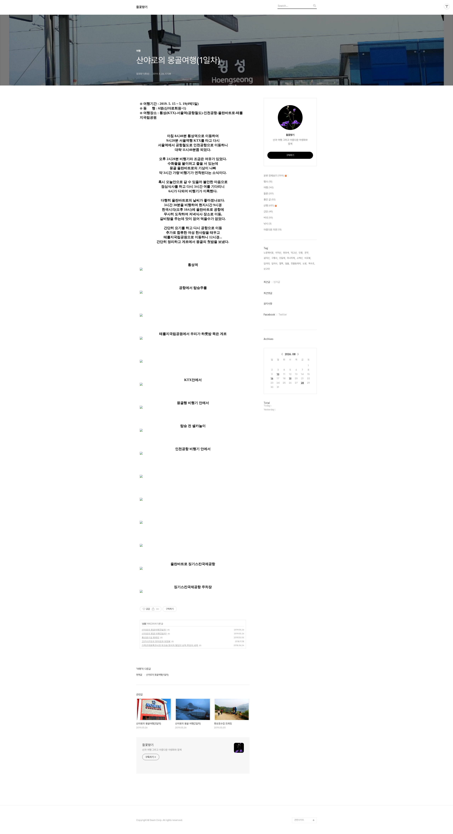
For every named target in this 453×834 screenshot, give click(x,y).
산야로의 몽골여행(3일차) (154, 629)
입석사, (274, 263)
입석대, (267, 263)
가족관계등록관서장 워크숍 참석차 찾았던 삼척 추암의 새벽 (170, 645)
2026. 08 (290, 354)
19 (290, 378)
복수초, (311, 263)
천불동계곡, (296, 263)
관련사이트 (299, 820)
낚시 (267, 223)
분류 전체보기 (274, 175)
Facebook (269, 314)
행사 (268, 181)
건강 (268, 211)
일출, (287, 263)
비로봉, (308, 258)
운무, (307, 252)
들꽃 (269, 193)
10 (278, 374)
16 (272, 378)
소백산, (300, 258)
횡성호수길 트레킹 (150, 637)
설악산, (267, 258)
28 (302, 383)
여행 (144, 623)
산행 (269, 205)
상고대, (267, 268)
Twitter (283, 314)
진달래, (282, 258)
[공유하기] (153, 609)
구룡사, (274, 258)
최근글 (267, 282)
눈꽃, (305, 263)
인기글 (277, 282)
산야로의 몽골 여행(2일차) (154, 633)
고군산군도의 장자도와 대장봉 (156, 641)
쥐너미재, (291, 258)
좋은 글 (270, 199)
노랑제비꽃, (269, 252)
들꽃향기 (142, 7)
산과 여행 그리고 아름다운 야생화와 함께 (162, 749)
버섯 (268, 217)
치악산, (278, 252)
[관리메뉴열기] (446, 6)
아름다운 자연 (273, 229)
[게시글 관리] (157, 609)
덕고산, (294, 252)
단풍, (301, 252)
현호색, (286, 252)
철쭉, (281, 263)
